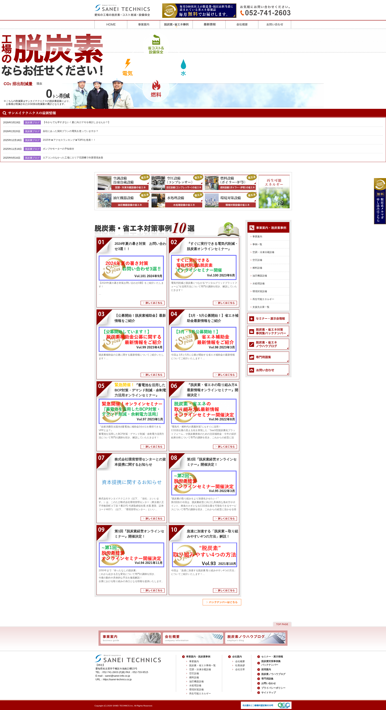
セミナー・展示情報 (272, 656)
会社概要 (240, 661)
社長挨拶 (240, 665)
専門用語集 (267, 678)
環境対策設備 (260, 291)
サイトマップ (268, 692)
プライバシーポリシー (273, 688)
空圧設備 (257, 260)
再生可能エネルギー (263, 299)
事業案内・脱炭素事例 (198, 656)
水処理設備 (259, 283)
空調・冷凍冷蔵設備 (263, 252)
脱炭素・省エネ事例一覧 (202, 665)
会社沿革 (240, 669)
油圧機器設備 (260, 275)
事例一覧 (257, 244)
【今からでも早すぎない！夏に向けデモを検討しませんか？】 (76, 122)
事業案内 (257, 236)
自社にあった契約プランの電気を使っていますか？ (70, 131)
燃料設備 (257, 267)
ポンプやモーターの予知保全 (58, 148)
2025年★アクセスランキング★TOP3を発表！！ (69, 140)
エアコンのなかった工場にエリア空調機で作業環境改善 (73, 157)
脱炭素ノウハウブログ (273, 674)
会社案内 (237, 656)
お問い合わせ (268, 683)
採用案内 (266, 669)
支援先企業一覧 (261, 307)
